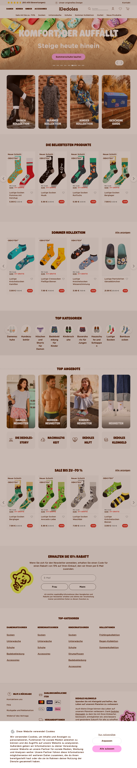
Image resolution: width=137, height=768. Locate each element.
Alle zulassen (107, 748)
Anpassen (107, 741)
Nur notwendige (106, 734)
